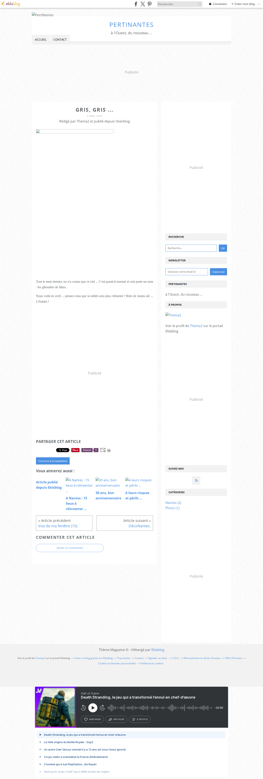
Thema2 (196, 326)
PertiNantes (131, 24)
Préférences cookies (152, 663)
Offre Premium (233, 658)
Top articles (123, 658)
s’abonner (95, 719)
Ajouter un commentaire (70, 548)
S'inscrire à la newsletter (52, 461)
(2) (173, 502)
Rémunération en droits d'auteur (202, 658)
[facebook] (135, 4)
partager (118, 719)
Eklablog (157, 649)
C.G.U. (175, 658)
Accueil (40, 39)
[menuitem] (41, 40)
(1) (172, 508)
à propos (142, 719)
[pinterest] (149, 4)
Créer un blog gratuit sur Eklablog (93, 658)
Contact (60, 39)
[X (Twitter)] (142, 4)
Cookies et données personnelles (117, 663)
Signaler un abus (158, 658)
